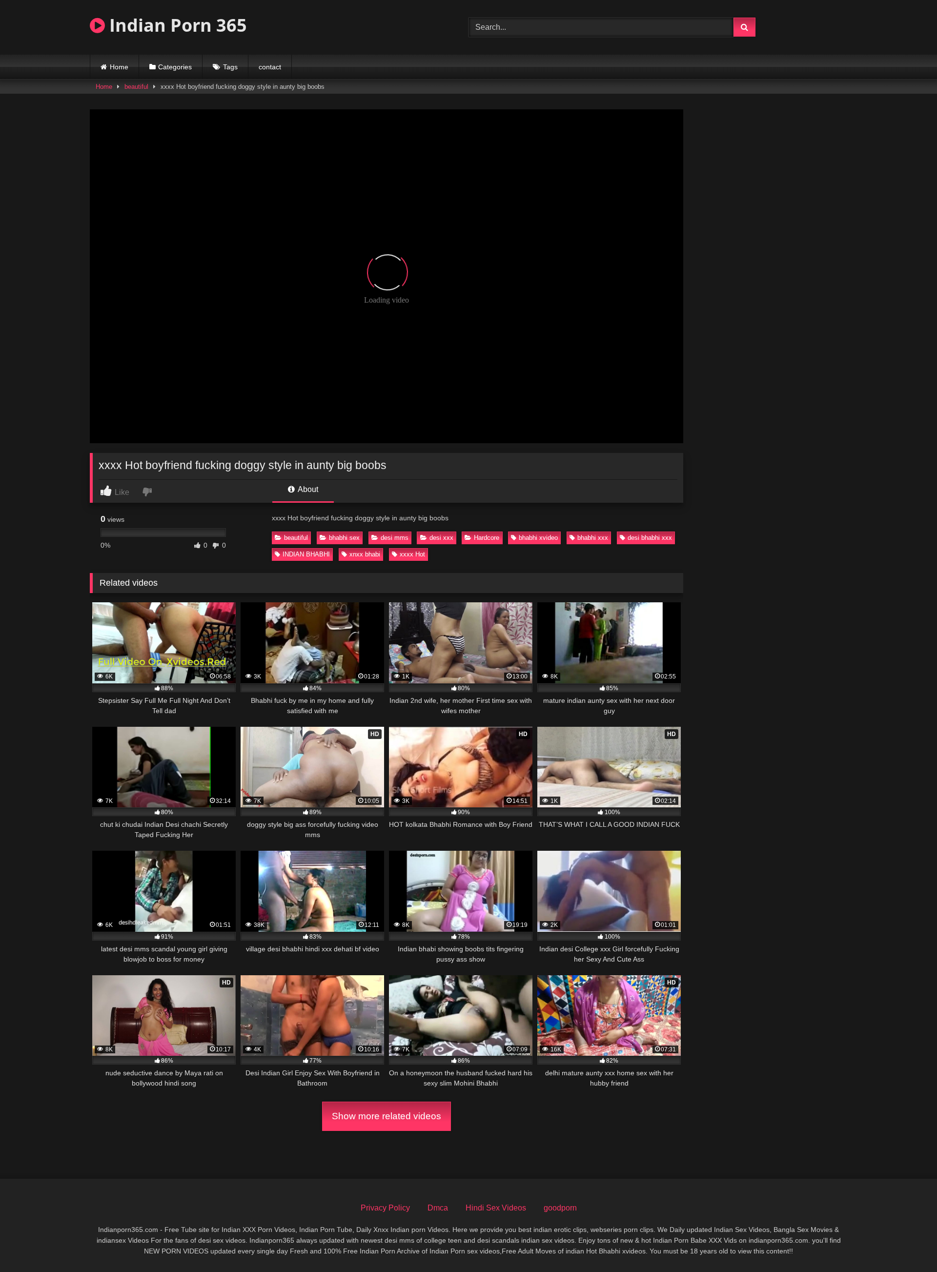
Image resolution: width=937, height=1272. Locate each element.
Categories (175, 67)
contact (270, 67)
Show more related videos (386, 1116)
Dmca (438, 1208)
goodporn (560, 1208)
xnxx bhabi (364, 554)
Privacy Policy (385, 1208)
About (307, 489)
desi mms (394, 537)
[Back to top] (906, 1242)
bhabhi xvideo (538, 537)
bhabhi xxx (592, 537)
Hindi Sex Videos (496, 1208)
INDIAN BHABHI (306, 554)
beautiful (136, 86)
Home (119, 67)
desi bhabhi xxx (650, 537)
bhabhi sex (344, 537)
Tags (230, 67)
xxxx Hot (412, 554)
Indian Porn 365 (176, 25)
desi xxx (441, 537)
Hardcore (486, 537)
